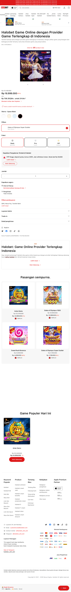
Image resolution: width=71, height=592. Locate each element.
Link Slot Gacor (8, 512)
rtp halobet (49, 14)
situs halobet (28, 14)
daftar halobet (9, 257)
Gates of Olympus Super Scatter (52, 350)
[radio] (3, 116)
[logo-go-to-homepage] (9, 8)
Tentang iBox (32, 487)
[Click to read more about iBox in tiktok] (15, 231)
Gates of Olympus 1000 (52, 310)
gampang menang (13, 14)
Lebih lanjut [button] (5, 206)
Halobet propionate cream (20, 500)
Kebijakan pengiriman (42, 486)
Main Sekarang (17, 459)
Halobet (2, 14)
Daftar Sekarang (52, 1)
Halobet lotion (19, 511)
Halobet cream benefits (19, 494)
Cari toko (30, 499)
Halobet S (18, 504)
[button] (48, 8)
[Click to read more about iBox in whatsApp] (19, 231)
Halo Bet (6, 494)
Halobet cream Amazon (19, 515)
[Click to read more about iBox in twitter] (2, 231)
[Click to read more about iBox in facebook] (6, 231)
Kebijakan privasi (44, 495)
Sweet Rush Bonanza (18, 350)
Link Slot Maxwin (6, 502)
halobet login (33, 14)
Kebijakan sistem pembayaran (44, 491)
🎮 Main (63, 588)
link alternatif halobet (41, 14)
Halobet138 (7, 491)
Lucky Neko (59, 14)
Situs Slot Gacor (8, 515)
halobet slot (7, 14)
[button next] (69, 22)
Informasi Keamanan (31, 504)
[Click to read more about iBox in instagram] (10, 231)
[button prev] (1, 22)
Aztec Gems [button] (18, 311)
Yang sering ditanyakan (31, 495)
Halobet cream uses (19, 489)
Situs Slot (6, 497)
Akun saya (42, 499)
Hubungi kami (32, 491)
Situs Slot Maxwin (6, 507)
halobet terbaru (20, 14)
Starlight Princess (65, 14)
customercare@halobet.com (18, 527)
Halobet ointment (20, 485)
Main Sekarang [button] (10, 163)
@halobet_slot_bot (22, 530)
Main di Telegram (9, 550)
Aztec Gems (54, 14)
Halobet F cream (20, 508)
